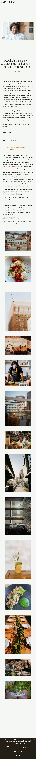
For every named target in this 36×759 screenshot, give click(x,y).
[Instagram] (19, 755)
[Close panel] (34, 739)
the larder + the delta (26, 86)
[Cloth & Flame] (9, 2)
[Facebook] (16, 755)
